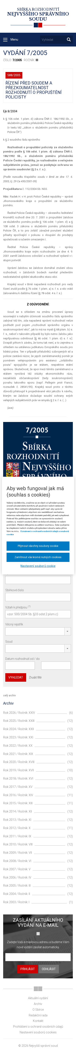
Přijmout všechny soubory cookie (38, 545)
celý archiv (9, 695)
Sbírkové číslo (14, 590)
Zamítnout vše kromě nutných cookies (38, 557)
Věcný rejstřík (14, 624)
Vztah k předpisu (18, 607)
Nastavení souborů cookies (38, 1032)
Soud (8, 641)
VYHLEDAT (15, 677)
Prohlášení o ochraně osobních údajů (38, 1026)
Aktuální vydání (38, 998)
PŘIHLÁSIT (27, 969)
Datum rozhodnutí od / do (22, 658)
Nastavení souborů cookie (37, 566)
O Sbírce (38, 1009)
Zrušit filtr (35, 677)
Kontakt (38, 1021)
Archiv (38, 1004)
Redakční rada (38, 1015)
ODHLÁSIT (49, 969)
